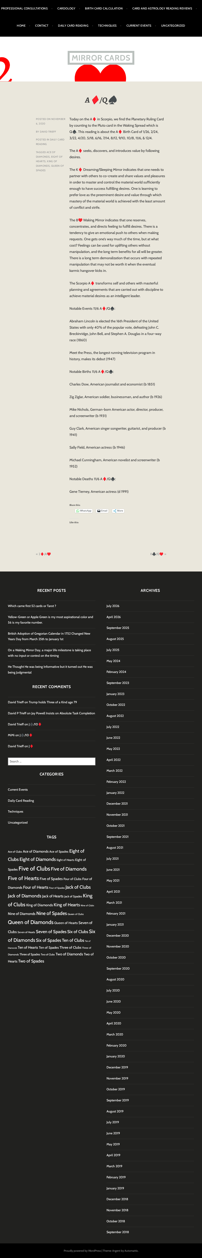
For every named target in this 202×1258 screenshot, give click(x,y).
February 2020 (116, 1045)
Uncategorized (173, 25)
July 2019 (113, 1122)
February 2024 (116, 672)
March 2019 (114, 1166)
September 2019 (118, 1100)
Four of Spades (57, 887)
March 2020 (115, 1034)
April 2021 (113, 891)
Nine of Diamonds (22, 913)
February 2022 (116, 782)
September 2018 (118, 1232)
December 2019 (117, 1067)
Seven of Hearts (26, 932)
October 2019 (116, 1089)
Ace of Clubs (15, 851)
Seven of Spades (51, 931)
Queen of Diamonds (30, 922)
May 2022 (113, 749)
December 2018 (117, 1199)
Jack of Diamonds (24, 896)
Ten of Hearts (28, 947)
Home (21, 25)
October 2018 (116, 1221)
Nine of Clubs (87, 905)
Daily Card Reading (73, 25)
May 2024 (113, 661)
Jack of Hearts (53, 896)
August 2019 (115, 1111)
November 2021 (117, 815)
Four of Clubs (72, 879)
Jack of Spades (73, 896)
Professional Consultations (24, 8)
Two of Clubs (48, 954)
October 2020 (116, 957)
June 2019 (113, 1133)
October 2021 (116, 826)
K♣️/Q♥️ (156, 554)
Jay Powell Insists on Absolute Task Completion (63, 713)
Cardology (66, 8)
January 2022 (115, 793)
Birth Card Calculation (104, 8)
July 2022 (113, 727)
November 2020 (118, 946)
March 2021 (114, 902)
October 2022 (116, 705)
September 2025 (118, 628)
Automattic (131, 1250)
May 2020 (114, 1012)
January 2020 (116, 1056)
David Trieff (48, 131)
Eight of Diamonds (38, 859)
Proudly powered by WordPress (82, 1250)
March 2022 (115, 771)
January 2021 (115, 924)
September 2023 (118, 683)
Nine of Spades (51, 913)
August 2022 (115, 716)
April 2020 (114, 1023)
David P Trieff (17, 713)
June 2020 (114, 1001)
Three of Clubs (70, 947)
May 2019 (113, 1144)
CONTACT (41, 25)
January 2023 (115, 694)
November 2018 (117, 1210)
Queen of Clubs (76, 914)
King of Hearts (67, 904)
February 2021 (116, 913)
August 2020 (115, 979)
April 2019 (113, 1155)
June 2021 (113, 870)
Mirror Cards (101, 58)
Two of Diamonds (69, 954)
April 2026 (114, 617)
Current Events (139, 25)
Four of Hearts (35, 887)
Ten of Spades (49, 947)
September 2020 (118, 968)
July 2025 (113, 650)
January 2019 (115, 1188)
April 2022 (114, 760)
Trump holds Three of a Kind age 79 (53, 702)
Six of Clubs (77, 931)
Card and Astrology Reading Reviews (162, 8)
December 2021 (117, 803)
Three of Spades (30, 954)
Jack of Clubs (78, 887)
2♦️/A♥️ (45, 554)
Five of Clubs (34, 868)
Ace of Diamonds (36, 851)
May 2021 (113, 880)
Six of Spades (48, 940)
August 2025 (115, 639)
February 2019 (116, 1177)
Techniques (107, 25)
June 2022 (113, 738)
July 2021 (113, 858)
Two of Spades (31, 960)
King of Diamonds (39, 905)
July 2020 (113, 990)
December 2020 (118, 935)
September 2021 (118, 837)
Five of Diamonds (69, 869)
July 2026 (113, 606)
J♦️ (31, 746)
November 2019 (117, 1078)
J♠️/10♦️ (35, 724)
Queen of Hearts (66, 923)
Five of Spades (51, 878)
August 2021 (115, 847)
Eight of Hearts (65, 860)
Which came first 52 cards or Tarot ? (32, 606)
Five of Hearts (23, 878)
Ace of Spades (58, 851)
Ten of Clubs (73, 940)
